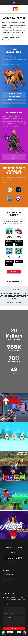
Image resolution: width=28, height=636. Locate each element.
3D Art (14, 155)
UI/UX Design (14, 158)
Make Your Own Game (8, 574)
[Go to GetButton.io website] (3, 634)
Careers (20, 547)
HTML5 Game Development (14, 99)
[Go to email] (25, 632)
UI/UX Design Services (9, 579)
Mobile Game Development (14, 96)
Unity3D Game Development (14, 93)
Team (14, 547)
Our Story (14, 542)
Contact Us (14, 552)
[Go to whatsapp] (3, 632)
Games (20, 542)
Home (7, 542)
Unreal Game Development (14, 103)
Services (8, 547)
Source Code (6, 577)
